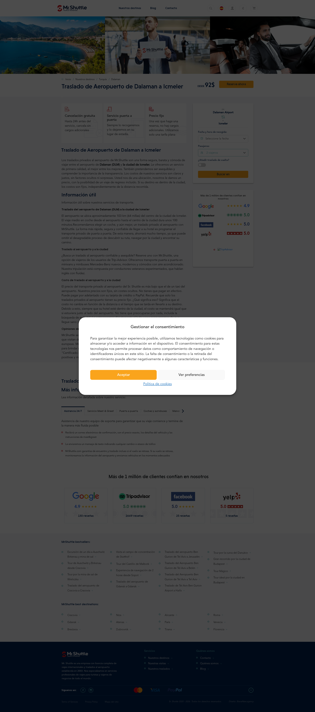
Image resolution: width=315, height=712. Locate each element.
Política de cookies (157, 384)
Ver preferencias (191, 375)
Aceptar (123, 375)
